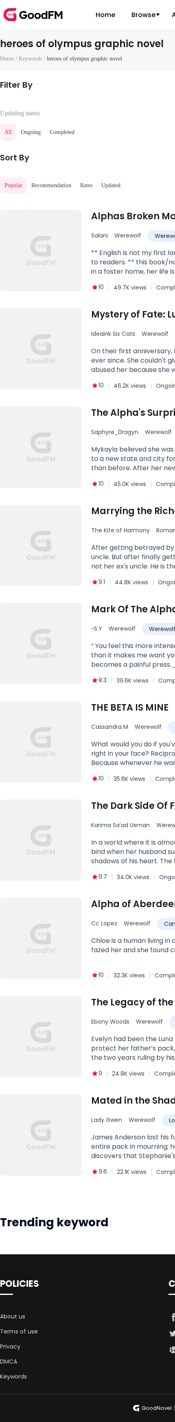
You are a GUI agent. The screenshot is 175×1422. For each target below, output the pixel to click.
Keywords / (33, 59)
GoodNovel (157, 1408)
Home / (9, 59)
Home (105, 14)
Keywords (13, 1376)
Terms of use (19, 1331)
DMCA (8, 1361)
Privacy (10, 1346)
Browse (143, 14)
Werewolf (127, 235)
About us (12, 1316)
